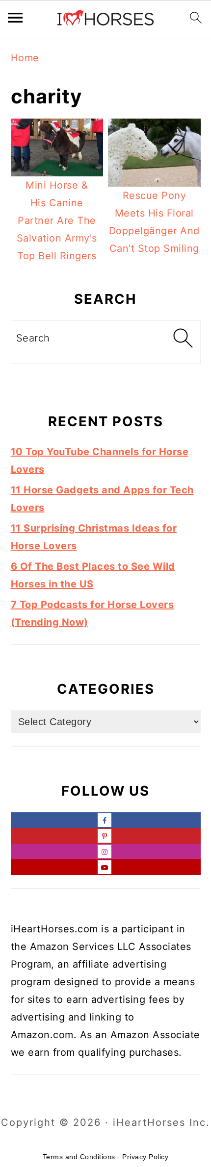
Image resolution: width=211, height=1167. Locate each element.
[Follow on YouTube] (106, 867)
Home (25, 58)
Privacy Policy (145, 1157)
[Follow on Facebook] (106, 820)
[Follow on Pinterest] (106, 836)
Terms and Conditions (79, 1157)
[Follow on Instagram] (106, 851)
